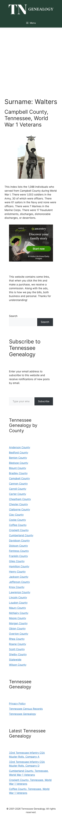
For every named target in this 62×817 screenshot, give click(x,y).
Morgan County (18, 623)
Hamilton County (19, 566)
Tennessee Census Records (26, 708)
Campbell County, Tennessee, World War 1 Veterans (26, 118)
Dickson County (18, 545)
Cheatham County (20, 499)
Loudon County (18, 602)
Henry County (17, 571)
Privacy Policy (17, 703)
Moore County (17, 618)
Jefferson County (19, 581)
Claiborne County (19, 509)
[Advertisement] (31, 60)
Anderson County (19, 447)
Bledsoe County (18, 462)
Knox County (16, 587)
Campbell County (19, 478)
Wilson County (17, 664)
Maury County (17, 607)
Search (13, 316)
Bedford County (18, 452)
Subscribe (43, 401)
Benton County (18, 457)
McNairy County (18, 613)
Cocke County (17, 519)
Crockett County (19, 530)
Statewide (15, 659)
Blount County (17, 468)
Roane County (17, 644)
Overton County (18, 633)
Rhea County (17, 638)
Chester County (18, 504)
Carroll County (17, 488)
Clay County (16, 514)
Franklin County (18, 556)
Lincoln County (18, 597)
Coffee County (17, 525)
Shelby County (18, 654)
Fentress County (19, 550)
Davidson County (19, 540)
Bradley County (18, 473)
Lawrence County (19, 592)
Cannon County (18, 483)
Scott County (17, 649)
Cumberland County (21, 535)
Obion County (17, 628)
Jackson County (18, 576)
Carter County (17, 493)
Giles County (17, 561)
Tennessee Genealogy (22, 713)
